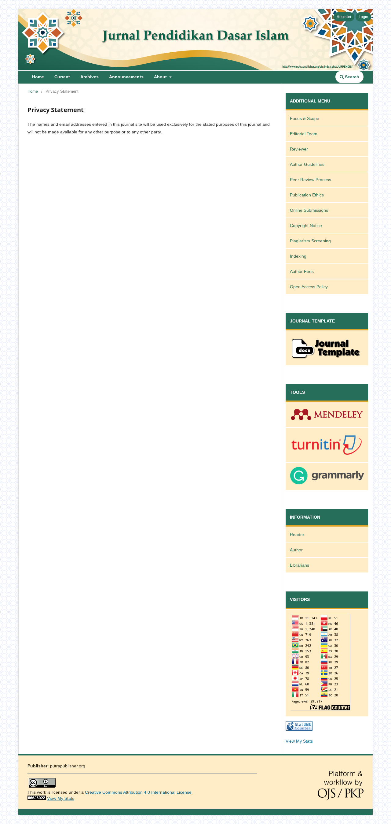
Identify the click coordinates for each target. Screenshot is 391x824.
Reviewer (299, 149)
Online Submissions (309, 210)
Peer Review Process (310, 179)
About (161, 76)
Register (344, 16)
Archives (89, 76)
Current (62, 76)
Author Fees (302, 271)
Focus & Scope (304, 118)
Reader (297, 534)
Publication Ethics (307, 194)
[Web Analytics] (36, 798)
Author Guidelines (307, 164)
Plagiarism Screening (310, 240)
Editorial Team (303, 133)
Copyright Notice (306, 225)
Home (38, 76)
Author (296, 549)
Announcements (126, 76)
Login (363, 16)
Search (351, 76)
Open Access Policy (309, 286)
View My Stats (299, 741)
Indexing (298, 256)
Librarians (299, 565)
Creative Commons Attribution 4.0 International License (138, 792)
